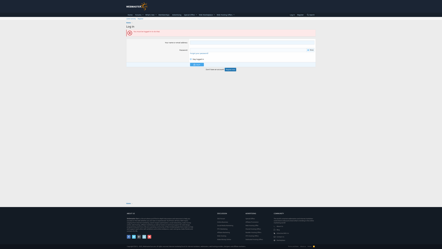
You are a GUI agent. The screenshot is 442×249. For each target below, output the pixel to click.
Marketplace (281, 240)
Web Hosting (221, 236)
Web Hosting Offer (252, 225)
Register (140, 19)
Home (130, 15)
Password (183, 50)
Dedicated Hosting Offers (254, 239)
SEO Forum (221, 219)
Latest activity (131, 19)
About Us (280, 226)
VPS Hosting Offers (252, 236)
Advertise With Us (283, 233)
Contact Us (280, 237)
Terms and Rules (293, 246)
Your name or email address (176, 42)
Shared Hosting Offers (253, 229)
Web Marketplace (206, 15)
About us (303, 246)
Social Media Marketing (225, 225)
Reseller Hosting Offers (253, 232)
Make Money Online (224, 239)
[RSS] (314, 246)
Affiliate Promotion (252, 222)
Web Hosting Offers (224, 15)
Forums (138, 15)
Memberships (163, 15)
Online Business (222, 222)
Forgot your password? (199, 53)
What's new (149, 15)
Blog (278, 230)
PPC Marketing (222, 229)
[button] (143, 15)
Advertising (176, 15)
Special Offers (189, 15)
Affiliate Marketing (223, 232)
